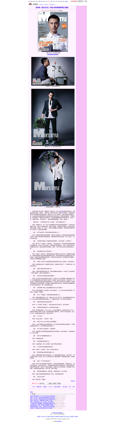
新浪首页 (41, 4)
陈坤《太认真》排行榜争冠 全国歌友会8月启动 (42, 397)
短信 (59, 1)
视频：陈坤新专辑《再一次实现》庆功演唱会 (42, 402)
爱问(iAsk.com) (35, 383)
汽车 (46, 1)
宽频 (39, 1)
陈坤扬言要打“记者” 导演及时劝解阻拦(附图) (42, 405)
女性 (54, 1)
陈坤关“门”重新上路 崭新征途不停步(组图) (41, 408)
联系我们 (53, 416)
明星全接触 (51, 4)
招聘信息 (57, 416)
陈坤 (62, 211)
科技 (44, 1)
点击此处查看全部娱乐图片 (53, 54)
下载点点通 (64, 386)
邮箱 (61, 1)
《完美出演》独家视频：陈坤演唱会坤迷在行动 (42, 403)
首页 (29, 1)
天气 (56, 1)
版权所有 (59, 421)
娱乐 (36, 1)
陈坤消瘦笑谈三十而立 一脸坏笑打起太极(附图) (42, 406)
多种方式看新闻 (57, 386)
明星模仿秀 (39, 386)
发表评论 (73, 381)
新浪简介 (39, 416)
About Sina (44, 416)
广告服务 (48, 416)
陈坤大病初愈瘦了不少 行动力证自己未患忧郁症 (42, 396)
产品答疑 (76, 416)
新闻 (32, 1)
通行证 (66, 1)
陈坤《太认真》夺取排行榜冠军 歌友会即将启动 (42, 399)
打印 (70, 386)
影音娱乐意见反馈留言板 (57, 412)
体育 (34, 1)
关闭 (74, 386)
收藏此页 (45, 386)
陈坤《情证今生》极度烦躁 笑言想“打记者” (41, 400)
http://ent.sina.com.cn (46, 10)
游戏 (51, 1)
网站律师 (61, 416)
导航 (63, 1)
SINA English (66, 416)
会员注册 (72, 416)
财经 (41, 1)
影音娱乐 (46, 4)
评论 (34, 386)
